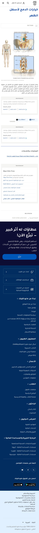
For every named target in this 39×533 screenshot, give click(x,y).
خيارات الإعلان (22, 109)
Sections (30, 25)
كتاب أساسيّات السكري (9, 191)
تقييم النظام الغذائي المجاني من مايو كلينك (13, 195)
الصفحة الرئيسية (34, 218)
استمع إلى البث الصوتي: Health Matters (13, 184)
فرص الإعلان (13, 109)
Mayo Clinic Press (8, 177)
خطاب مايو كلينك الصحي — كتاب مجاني (14, 198)
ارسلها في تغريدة (20, 119)
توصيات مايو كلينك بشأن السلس (11, 187)
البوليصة (5, 109)
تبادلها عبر (32, 119)
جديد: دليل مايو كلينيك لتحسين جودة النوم (13, 180)
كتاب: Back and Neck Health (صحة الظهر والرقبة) (22, 156)
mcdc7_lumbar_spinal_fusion (19, 218)
